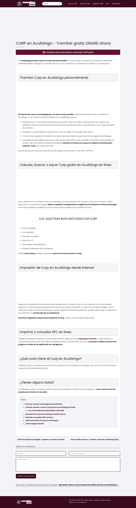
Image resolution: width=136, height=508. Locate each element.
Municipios (116, 3)
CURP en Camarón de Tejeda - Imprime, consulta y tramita (40, 439)
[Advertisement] (68, 24)
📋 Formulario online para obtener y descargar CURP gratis (68, 52)
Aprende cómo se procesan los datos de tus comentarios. (88, 484)
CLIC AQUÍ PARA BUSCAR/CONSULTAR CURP (46, 410)
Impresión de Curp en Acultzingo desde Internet (45, 414)
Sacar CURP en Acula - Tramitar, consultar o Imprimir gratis (95, 439)
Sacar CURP (72, 3)
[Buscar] (60, 3)
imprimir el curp (56, 318)
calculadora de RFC (87, 338)
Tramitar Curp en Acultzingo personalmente (43, 404)
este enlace (29, 253)
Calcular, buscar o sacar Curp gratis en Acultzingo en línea (50, 407)
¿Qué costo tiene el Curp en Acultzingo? (42, 420)
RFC (107, 3)
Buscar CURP (85, 3)
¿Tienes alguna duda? (34, 423)
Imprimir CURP (98, 3)
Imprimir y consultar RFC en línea (39, 417)
